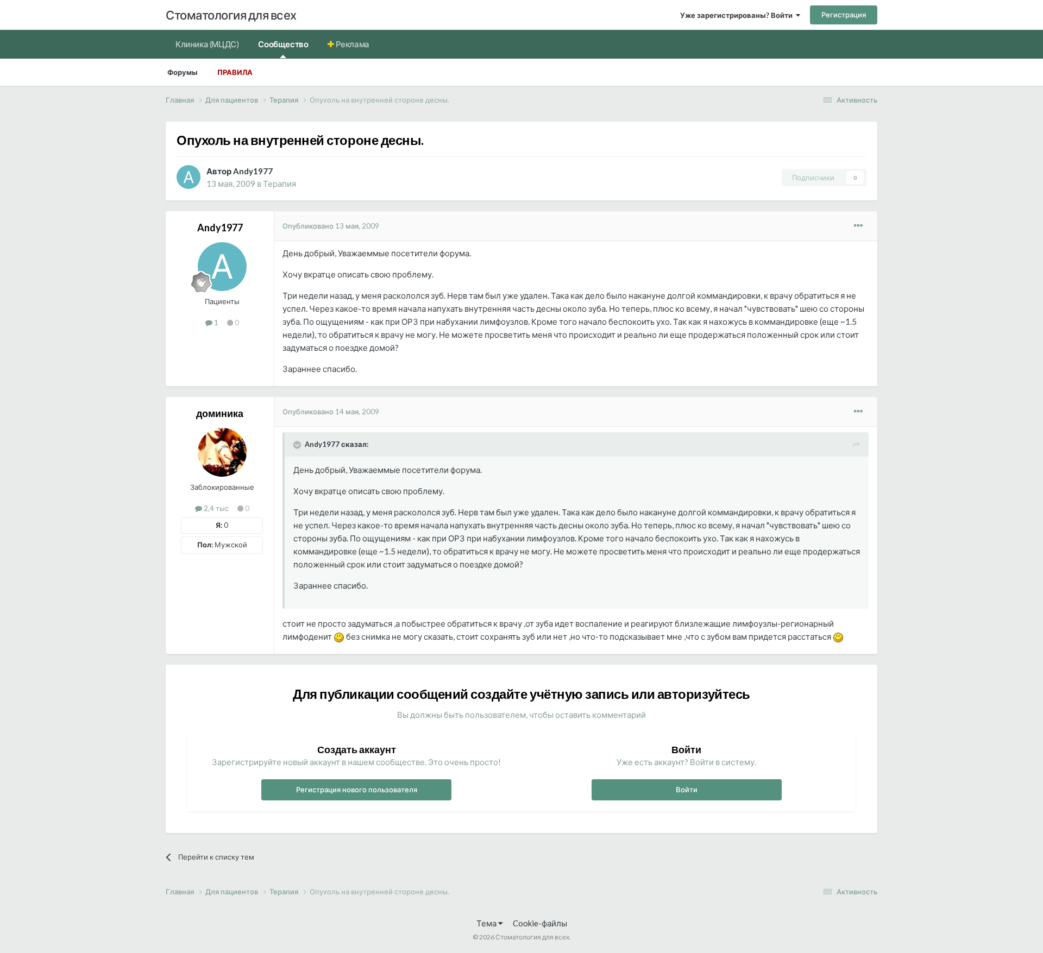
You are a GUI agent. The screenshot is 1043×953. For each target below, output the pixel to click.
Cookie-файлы (540, 923)
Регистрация (843, 14)
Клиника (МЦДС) (206, 44)
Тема (487, 923)
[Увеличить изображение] (339, 636)
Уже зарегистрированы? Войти (738, 15)
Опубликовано (330, 226)
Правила (235, 72)
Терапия (279, 183)
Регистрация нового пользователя (356, 789)
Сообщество (283, 44)
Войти (687, 789)
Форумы (182, 72)
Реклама (351, 44)
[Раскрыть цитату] (298, 444)
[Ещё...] (858, 225)
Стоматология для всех (231, 15)
